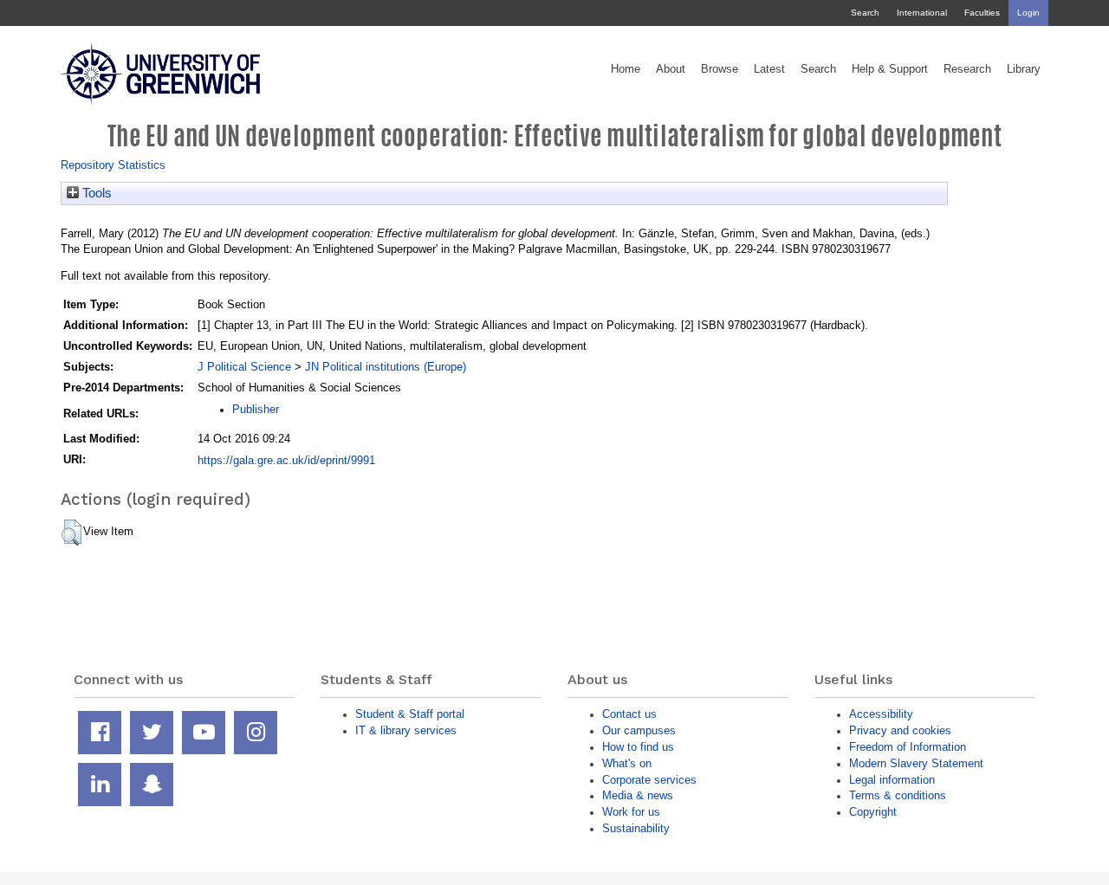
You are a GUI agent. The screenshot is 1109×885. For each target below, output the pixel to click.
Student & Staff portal (409, 713)
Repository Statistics (113, 164)
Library (1024, 69)
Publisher (255, 409)
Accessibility (881, 713)
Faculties (982, 12)
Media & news (637, 795)
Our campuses (639, 730)
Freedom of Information (907, 746)
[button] (71, 533)
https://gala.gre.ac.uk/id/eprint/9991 (286, 460)
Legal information (892, 779)
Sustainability (636, 828)
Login (1028, 12)
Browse (719, 69)
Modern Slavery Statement (916, 763)
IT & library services (406, 730)
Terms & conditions (897, 795)
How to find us (638, 746)
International (922, 12)
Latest (769, 69)
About (670, 69)
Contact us (629, 713)
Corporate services (649, 779)
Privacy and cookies (900, 730)
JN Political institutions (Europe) (385, 366)
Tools (95, 193)
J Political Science (244, 366)
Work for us (631, 811)
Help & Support (890, 69)
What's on (627, 763)
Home (625, 69)
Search (865, 12)
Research (967, 69)
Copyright (873, 811)
